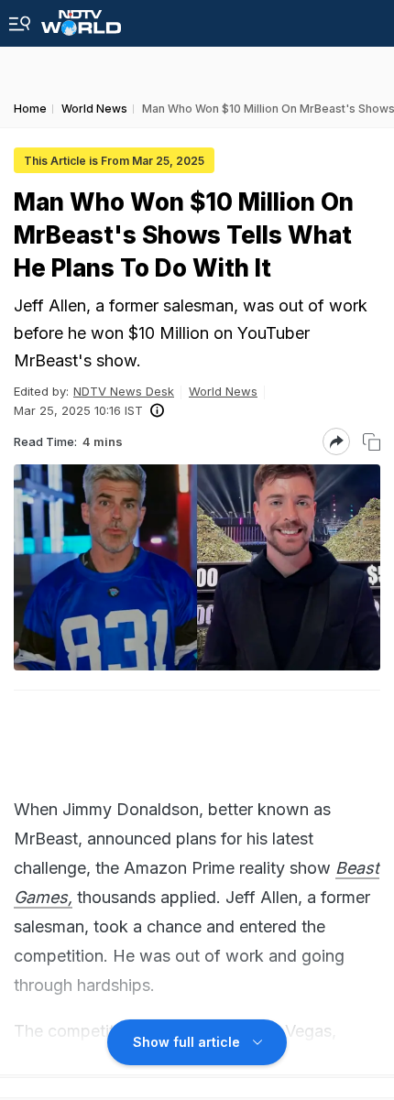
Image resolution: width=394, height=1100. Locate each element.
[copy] (371, 442)
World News (223, 391)
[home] (81, 18)
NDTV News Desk (123, 391)
